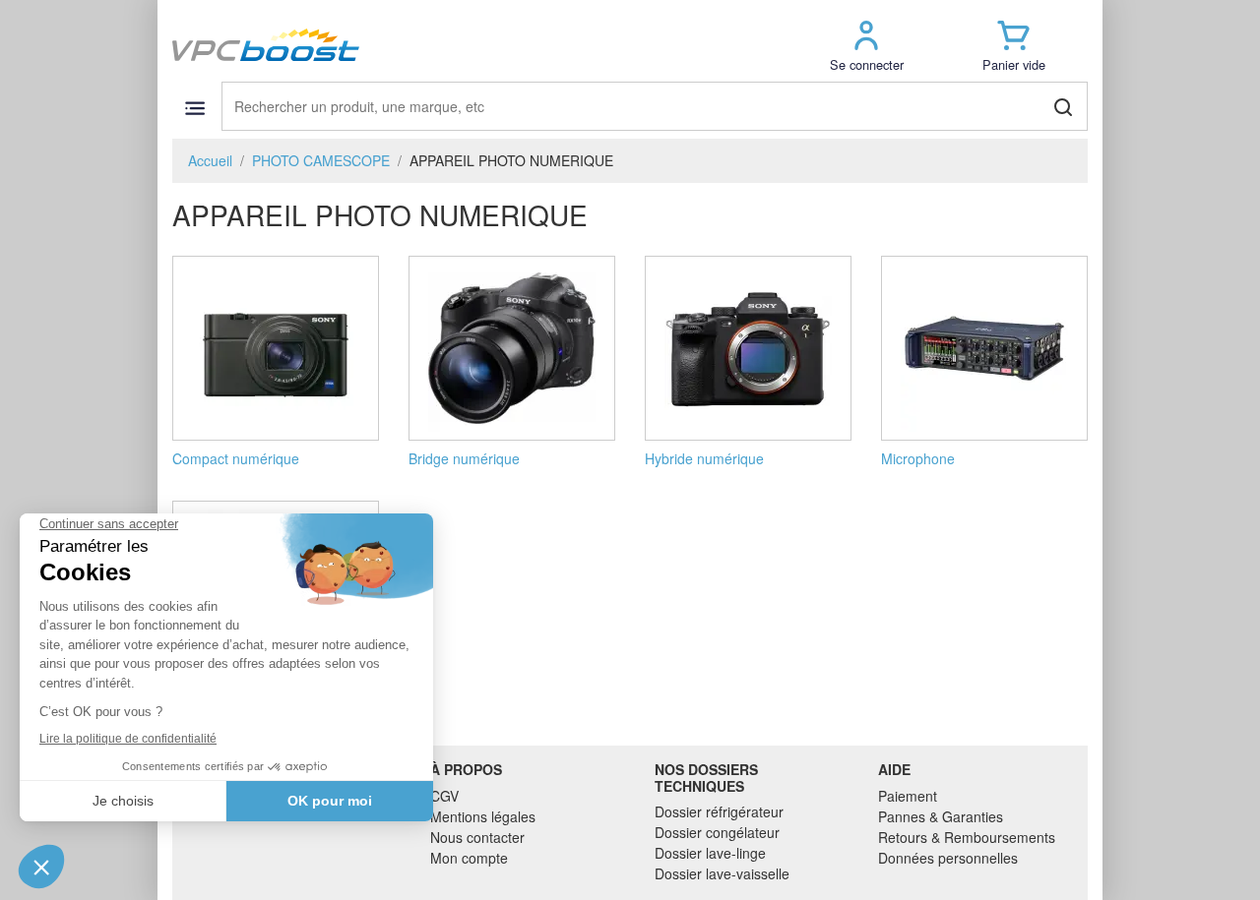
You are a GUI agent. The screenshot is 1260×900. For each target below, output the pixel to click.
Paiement (907, 796)
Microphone (918, 458)
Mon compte (469, 858)
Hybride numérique (704, 458)
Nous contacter (477, 837)
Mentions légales (483, 816)
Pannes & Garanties (940, 816)
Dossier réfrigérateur (719, 811)
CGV (444, 796)
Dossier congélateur (717, 832)
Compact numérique (235, 458)
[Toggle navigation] (194, 108)
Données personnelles (948, 858)
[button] (866, 45)
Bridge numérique (464, 458)
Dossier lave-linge (710, 853)
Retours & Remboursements (966, 837)
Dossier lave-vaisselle (722, 873)
